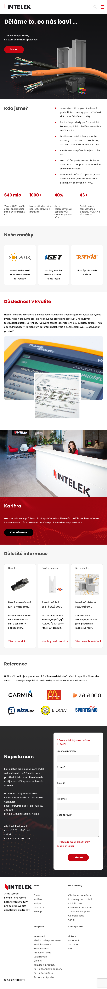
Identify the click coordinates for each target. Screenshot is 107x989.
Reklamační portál (44, 977)
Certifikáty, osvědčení (80, 907)
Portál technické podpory (48, 969)
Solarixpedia (40, 956)
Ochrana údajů (76, 915)
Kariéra (38, 899)
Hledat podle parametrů (47, 940)
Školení (38, 960)
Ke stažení (39, 936)
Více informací (19, 532)
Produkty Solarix (42, 944)
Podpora (38, 903)
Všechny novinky (17, 641)
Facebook (73, 940)
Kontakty (39, 907)
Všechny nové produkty (55, 641)
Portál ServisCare (43, 973)
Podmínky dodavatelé (80, 899)
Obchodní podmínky (79, 895)
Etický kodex (75, 903)
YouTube (73, 944)
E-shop (14, 49)
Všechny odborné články (89, 641)
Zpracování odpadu (79, 911)
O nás (37, 895)
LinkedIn (72, 936)
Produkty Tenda (42, 952)
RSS (70, 948)
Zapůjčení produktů (44, 965)
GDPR (71, 919)
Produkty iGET (41, 948)
